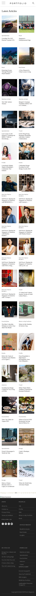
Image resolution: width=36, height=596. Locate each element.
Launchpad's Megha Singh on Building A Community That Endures (7, 168)
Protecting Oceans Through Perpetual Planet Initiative (7, 72)
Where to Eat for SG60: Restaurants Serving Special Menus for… (25, 421)
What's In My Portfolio (25, 321)
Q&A (20, 512)
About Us (4, 506)
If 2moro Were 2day (8, 563)
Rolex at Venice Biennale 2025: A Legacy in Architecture (8, 484)
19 (35, 493)
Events (20, 162)
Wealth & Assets (25, 529)
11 (19, 493)
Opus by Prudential (25, 574)
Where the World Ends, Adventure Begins (25, 483)
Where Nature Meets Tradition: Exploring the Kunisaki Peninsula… (25, 389)
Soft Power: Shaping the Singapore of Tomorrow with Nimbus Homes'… (25, 232)
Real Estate (22, 67)
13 (23, 493)
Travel (20, 131)
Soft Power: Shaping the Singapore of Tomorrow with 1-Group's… (8, 295)
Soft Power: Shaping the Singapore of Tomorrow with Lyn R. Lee (25, 264)
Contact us (5, 509)
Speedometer (5, 35)
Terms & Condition (7, 515)
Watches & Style (6, 99)
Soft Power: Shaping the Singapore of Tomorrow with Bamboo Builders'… (8, 233)
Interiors (4, 385)
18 (33, 493)
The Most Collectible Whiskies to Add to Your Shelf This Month (8, 326)
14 (25, 493)
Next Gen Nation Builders (6, 195)
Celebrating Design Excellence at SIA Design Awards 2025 (24, 167)
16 (29, 493)
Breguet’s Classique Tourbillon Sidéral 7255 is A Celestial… (25, 103)
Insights (22, 535)
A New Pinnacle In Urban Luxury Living (25, 71)
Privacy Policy (6, 512)
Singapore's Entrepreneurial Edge (25, 39)
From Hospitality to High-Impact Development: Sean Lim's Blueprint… (24, 358)
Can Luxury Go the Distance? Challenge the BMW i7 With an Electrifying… (8, 136)
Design (21, 448)
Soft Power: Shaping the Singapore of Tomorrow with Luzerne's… (25, 200)
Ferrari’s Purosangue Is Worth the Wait (8, 452)
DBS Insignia (22, 577)
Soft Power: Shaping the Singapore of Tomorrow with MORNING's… (8, 200)
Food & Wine (5, 321)
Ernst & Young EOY (24, 571)
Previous (3, 493)
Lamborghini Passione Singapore (25, 584)
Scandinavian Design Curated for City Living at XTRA (8, 389)
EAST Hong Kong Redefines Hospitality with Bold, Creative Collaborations (25, 136)
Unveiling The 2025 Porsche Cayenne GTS (8, 39)
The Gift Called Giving (8, 566)
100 (20, 506)
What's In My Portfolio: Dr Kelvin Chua (25, 325)
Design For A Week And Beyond (9, 552)
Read (20, 35)
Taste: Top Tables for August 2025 (7, 420)
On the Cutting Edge (8, 557)
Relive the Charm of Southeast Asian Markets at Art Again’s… (8, 357)
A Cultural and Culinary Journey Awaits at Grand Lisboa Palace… (26, 294)
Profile (4, 162)
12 (21, 493)
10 (17, 493)
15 (27, 493)
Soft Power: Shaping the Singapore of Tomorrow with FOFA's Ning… (8, 264)
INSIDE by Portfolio (24, 580)
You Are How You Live (8, 560)
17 (31, 493)
